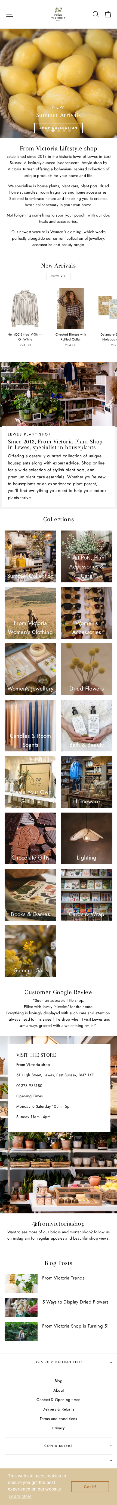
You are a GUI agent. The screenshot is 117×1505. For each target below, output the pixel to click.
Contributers (58, 1446)
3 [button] (58, 130)
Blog (58, 1380)
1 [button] (47, 130)
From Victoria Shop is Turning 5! (75, 1326)
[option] (58, 83)
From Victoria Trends (63, 1278)
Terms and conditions (58, 1418)
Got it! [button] (90, 1487)
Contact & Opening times (58, 1399)
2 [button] (52, 130)
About (58, 1390)
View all (58, 276)
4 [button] (64, 130)
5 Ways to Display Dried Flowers (75, 1302)
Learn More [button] (20, 1496)
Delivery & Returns (58, 1409)
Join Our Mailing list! (58, 1362)
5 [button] (69, 130)
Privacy (58, 1428)
